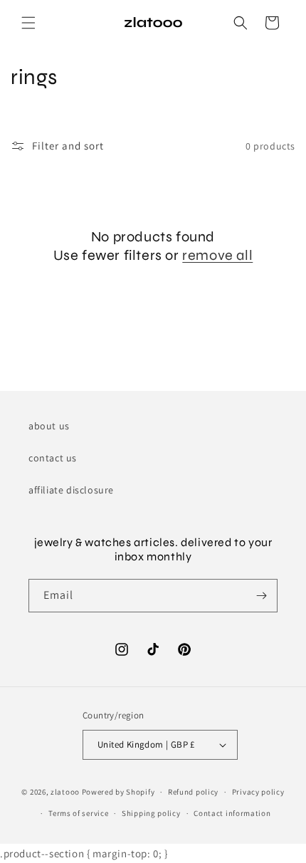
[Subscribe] (261, 595)
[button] (28, 22)
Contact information (232, 813)
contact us (52, 457)
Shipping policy (151, 813)
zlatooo (65, 792)
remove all (217, 255)
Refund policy (193, 792)
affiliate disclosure (71, 489)
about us (49, 425)
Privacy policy (258, 792)
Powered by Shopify (118, 792)
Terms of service (78, 813)
